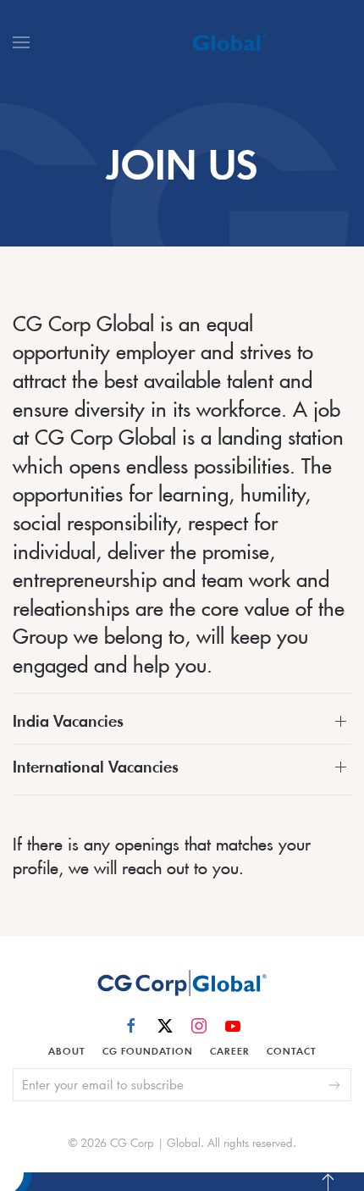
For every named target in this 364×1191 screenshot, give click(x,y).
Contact (292, 1051)
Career (230, 1051)
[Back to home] (182, 42)
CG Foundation (147, 1051)
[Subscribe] (334, 1085)
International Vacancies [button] (96, 767)
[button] (21, 42)
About (66, 1051)
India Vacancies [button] (68, 721)
